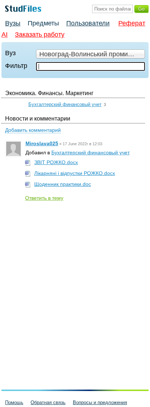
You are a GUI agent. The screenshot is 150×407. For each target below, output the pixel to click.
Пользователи (88, 23)
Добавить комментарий (33, 130)
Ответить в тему (44, 198)
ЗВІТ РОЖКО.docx (56, 162)
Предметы (43, 23)
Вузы (12, 23)
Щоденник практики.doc (62, 184)
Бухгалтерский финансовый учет (65, 104)
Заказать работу (39, 34)
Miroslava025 (41, 143)
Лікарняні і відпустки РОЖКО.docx (74, 173)
